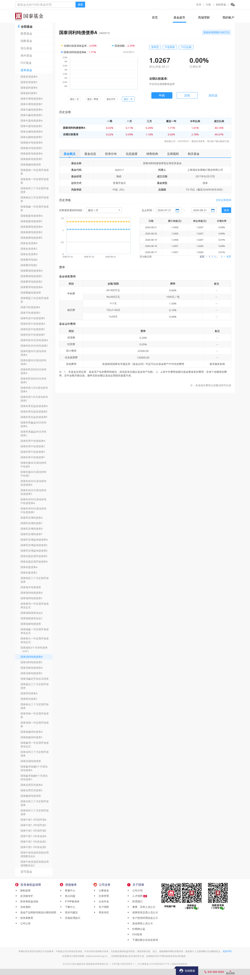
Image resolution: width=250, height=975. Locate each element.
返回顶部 (230, 973)
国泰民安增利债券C (31, 523)
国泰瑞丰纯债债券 (30, 587)
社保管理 (103, 896)
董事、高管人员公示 (143, 907)
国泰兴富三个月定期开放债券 (34, 803)
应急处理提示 (72, 918)
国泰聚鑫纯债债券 (30, 292)
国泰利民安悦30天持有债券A (33, 371)
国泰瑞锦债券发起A (31, 612)
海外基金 (26, 55)
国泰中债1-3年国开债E (33, 830)
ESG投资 (136, 934)
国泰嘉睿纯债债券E (31, 237)
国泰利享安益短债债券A (34, 406)
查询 (226, 210)
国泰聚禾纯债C (29, 265)
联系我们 (137, 901)
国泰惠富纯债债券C (31, 159)
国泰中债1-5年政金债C (33, 841)
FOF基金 (26, 63)
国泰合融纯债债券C (31, 137)
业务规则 (25, 907)
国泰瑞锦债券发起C (31, 618)
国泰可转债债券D (30, 312)
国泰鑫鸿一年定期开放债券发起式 (34, 744)
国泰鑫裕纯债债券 (30, 795)
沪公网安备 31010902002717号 (153, 963)
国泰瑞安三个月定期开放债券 (34, 579)
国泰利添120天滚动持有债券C (34, 398)
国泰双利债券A (29, 693)
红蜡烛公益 (138, 929)
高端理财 (204, 17)
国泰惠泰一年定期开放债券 (34, 180)
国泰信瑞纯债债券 (30, 761)
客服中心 (69, 890)
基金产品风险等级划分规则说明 (37, 912)
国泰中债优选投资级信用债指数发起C (34, 863)
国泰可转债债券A (30, 307)
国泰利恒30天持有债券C (34, 345)
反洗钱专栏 (26, 896)
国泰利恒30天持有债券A (34, 340)
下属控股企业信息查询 (144, 940)
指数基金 (26, 41)
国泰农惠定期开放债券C (34, 556)
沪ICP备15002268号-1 (123, 963)
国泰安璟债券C (29, 82)
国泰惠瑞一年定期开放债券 (34, 171)
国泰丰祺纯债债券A (31, 98)
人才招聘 (137, 896)
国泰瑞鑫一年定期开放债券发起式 (34, 631)
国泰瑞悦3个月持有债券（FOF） (34, 649)
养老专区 (103, 912)
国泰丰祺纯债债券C (31, 104)
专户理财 (103, 907)
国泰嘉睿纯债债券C (31, 232)
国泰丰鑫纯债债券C (31, 115)
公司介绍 (137, 890)
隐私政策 (25, 890)
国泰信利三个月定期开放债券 (34, 753)
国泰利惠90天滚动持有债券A (33, 352)
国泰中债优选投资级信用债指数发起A (34, 854)
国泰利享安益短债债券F (33, 417)
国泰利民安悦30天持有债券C (33, 380)
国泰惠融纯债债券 (30, 164)
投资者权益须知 (28, 901)
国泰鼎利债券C (29, 93)
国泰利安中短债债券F (32, 334)
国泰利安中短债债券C (32, 329)
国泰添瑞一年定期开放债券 (34, 724)
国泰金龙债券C (29, 248)
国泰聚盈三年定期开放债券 (34, 299)
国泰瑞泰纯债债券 (30, 623)
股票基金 (26, 33)
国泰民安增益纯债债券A (34, 539)
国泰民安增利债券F (31, 534)
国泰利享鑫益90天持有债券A (33, 424)
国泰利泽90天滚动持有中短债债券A (33, 501)
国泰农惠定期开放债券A (34, 561)
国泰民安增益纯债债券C (34, 545)
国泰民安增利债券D (31, 528)
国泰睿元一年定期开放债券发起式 (34, 640)
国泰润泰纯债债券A (31, 667)
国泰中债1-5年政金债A (33, 836)
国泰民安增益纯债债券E (34, 550)
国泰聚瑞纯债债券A (31, 270)
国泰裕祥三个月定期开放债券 (34, 812)
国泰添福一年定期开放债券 (34, 715)
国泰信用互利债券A (31, 785)
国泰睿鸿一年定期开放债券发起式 (34, 605)
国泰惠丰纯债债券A (31, 142)
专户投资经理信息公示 (144, 918)
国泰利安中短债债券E (32, 318)
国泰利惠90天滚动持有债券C (33, 362)
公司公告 (25, 923)
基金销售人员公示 (142, 923)
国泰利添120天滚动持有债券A (34, 389)
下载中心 (69, 907)
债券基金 (26, 70)
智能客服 (221, 4)
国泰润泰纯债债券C (31, 673)
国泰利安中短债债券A (32, 323)
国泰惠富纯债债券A (31, 153)
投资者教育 (26, 918)
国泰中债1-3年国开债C (33, 825)
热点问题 (69, 896)
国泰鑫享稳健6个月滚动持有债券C (34, 777)
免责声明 (227, 951)
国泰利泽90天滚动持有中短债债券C (33, 510)
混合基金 (26, 48)
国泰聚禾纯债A (29, 259)
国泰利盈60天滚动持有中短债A (33, 464)
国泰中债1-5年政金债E (33, 847)
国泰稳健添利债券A (31, 731)
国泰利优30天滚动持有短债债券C (33, 492)
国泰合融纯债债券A (31, 131)
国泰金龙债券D (29, 254)
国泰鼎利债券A (29, 87)
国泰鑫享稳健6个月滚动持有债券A (34, 768)
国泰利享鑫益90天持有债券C (33, 433)
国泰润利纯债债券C (31, 662)
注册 (208, 4)
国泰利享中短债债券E (32, 451)
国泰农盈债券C (29, 572)
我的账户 (228, 17)
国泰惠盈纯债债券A (31, 215)
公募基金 (103, 890)
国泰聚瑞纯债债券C (31, 276)
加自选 (213, 95)
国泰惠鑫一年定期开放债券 (34, 208)
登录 (198, 4)
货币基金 (26, 872)
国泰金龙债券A (29, 243)
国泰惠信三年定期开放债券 (34, 199)
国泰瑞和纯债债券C (31, 598)
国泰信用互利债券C (31, 790)
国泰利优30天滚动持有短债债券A (33, 482)
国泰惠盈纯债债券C (31, 221)
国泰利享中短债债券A (32, 440)
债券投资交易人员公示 (144, 912)
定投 (187, 95)
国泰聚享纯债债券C (31, 281)
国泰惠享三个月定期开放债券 (34, 190)
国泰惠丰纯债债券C (31, 148)
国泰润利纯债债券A (31, 656)
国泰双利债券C (29, 699)
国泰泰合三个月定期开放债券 (34, 706)
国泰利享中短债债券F (32, 457)
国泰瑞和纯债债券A (31, 592)
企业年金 (103, 901)
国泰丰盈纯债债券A (31, 120)
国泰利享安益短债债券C (34, 411)
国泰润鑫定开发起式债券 (34, 678)
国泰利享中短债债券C (32, 446)
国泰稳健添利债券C (31, 737)
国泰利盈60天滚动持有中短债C (33, 473)
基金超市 (179, 17)
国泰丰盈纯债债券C (31, 126)
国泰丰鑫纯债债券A (31, 109)
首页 (155, 17)
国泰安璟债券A (29, 76)
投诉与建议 (71, 912)
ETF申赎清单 (71, 901)
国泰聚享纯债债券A (31, 287)
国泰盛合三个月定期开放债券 (34, 686)
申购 (162, 95)
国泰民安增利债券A (31, 517)
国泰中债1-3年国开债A (33, 819)
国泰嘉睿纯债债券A (31, 226)
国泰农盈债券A (29, 567)
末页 (228, 256)
